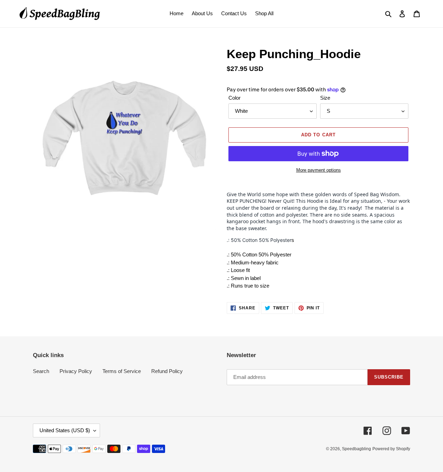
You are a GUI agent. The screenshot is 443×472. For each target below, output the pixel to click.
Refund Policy (167, 371)
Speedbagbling (356, 448)
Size (325, 98)
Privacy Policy (76, 371)
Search (41, 371)
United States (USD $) (64, 430)
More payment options (318, 170)
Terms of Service (121, 371)
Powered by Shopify (391, 448)
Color (234, 98)
